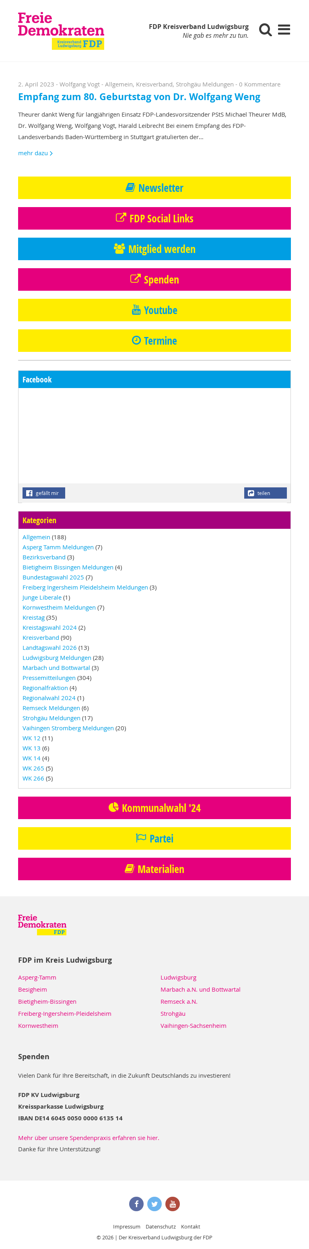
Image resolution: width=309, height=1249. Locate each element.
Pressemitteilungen (49, 678)
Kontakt (190, 1226)
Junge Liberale (42, 597)
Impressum (126, 1226)
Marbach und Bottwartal (56, 668)
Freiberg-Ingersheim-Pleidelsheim (64, 1013)
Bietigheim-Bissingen (47, 1001)
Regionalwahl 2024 (49, 698)
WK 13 (32, 748)
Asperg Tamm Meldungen (58, 547)
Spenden (161, 279)
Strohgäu (173, 1013)
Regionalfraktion (45, 688)
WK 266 (33, 778)
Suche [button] (266, 29)
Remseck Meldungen (51, 708)
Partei (161, 838)
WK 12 (32, 738)
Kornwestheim (38, 1025)
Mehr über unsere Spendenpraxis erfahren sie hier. (88, 1138)
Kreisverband (154, 84)
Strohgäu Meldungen (205, 84)
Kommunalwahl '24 (161, 808)
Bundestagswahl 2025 (53, 577)
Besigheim (32, 989)
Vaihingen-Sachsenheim (194, 1025)
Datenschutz (161, 1226)
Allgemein (119, 84)
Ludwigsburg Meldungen (57, 657)
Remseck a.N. (179, 1001)
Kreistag (34, 617)
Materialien (161, 869)
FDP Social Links (162, 218)
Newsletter (160, 188)
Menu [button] (284, 29)
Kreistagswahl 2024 (50, 627)
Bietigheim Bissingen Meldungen (68, 567)
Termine (160, 340)
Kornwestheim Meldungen (59, 607)
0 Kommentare (259, 84)
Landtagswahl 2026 (50, 647)
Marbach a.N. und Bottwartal (201, 989)
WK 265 (33, 768)
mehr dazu (33, 153)
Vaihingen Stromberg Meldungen (68, 728)
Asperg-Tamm (37, 977)
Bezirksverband (44, 557)
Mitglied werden (162, 249)
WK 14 (32, 758)
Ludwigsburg (178, 977)
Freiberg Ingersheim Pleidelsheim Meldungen (85, 587)
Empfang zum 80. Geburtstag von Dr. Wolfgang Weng (139, 96)
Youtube (160, 310)
